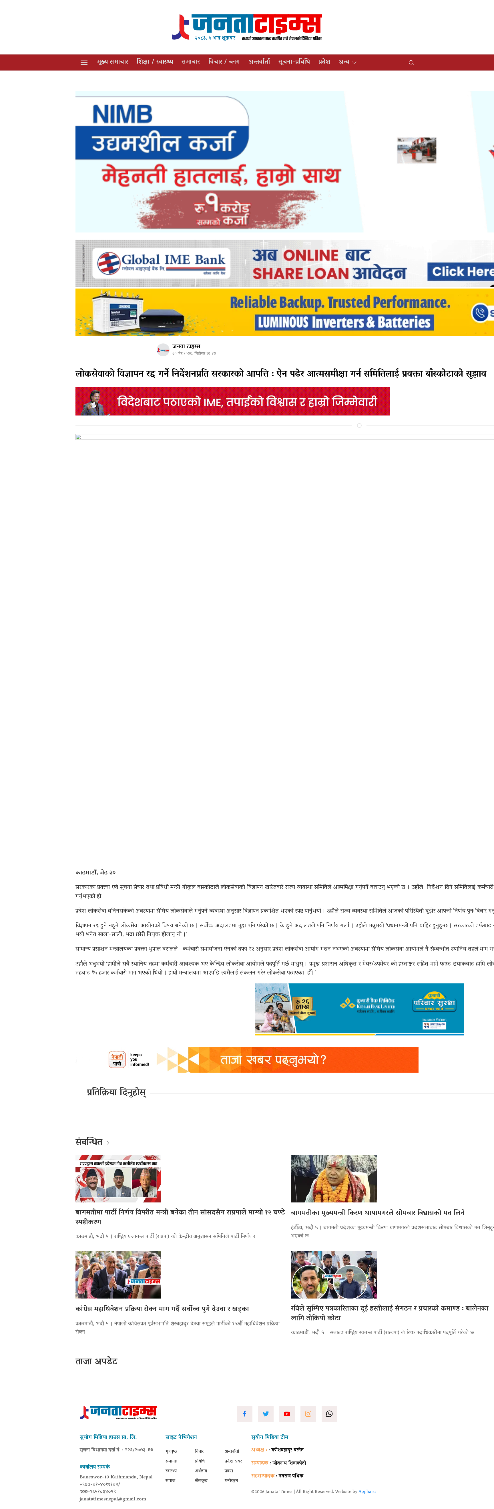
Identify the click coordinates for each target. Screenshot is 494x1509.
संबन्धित (88, 1143)
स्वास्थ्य (171, 1471)
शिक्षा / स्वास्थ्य (155, 62)
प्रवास (229, 1471)
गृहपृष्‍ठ (171, 1452)
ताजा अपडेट (96, 1362)
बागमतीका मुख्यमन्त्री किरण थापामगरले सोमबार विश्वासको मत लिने (378, 1213)
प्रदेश (324, 62)
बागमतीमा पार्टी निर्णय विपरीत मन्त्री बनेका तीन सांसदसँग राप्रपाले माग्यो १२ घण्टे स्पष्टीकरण (180, 1217)
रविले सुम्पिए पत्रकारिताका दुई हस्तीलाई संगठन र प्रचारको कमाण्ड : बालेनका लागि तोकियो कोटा (390, 1314)
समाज (170, 1481)
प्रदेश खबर (233, 1461)
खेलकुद (201, 1481)
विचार (199, 1452)
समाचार (191, 62)
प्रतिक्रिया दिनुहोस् (116, 1093)
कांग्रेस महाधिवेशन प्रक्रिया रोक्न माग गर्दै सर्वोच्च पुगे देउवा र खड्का (162, 1309)
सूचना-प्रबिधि (294, 62)
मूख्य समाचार (112, 62)
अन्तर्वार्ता (259, 62)
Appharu (367, 1492)
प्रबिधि (200, 1461)
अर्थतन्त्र (201, 1471)
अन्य (344, 62)
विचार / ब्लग (224, 62)
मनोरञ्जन (231, 1481)
